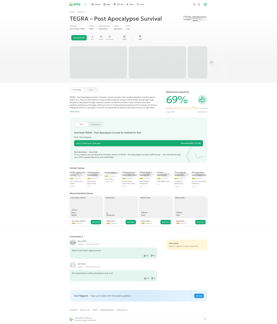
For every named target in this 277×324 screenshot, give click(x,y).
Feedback (73, 310)
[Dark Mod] (199, 4)
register (179, 246)
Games (72, 12)
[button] (205, 319)
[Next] (211, 62)
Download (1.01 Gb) (191, 143)
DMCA (94, 310)
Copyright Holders (107, 310)
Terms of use (85, 310)
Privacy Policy (122, 310)
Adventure (81, 12)
